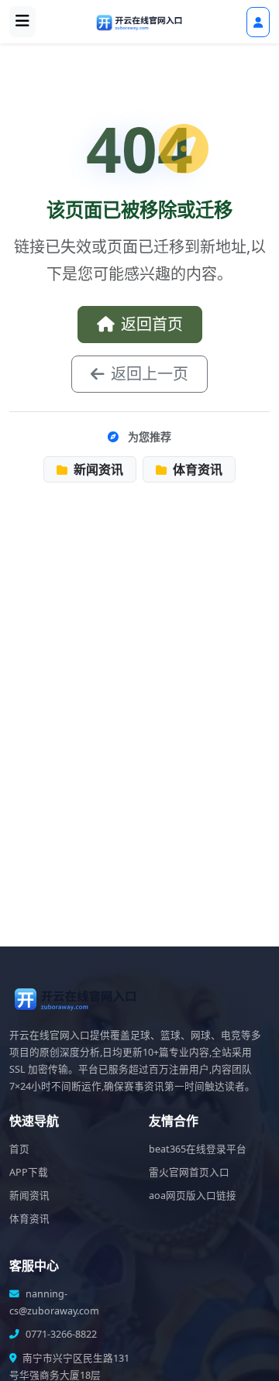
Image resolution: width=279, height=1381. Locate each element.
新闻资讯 (97, 469)
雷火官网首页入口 (189, 1172)
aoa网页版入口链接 (192, 1195)
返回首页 (152, 324)
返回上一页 (149, 373)
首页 (19, 1149)
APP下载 (28, 1172)
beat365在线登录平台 (197, 1149)
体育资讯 (196, 469)
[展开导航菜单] (22, 21)
